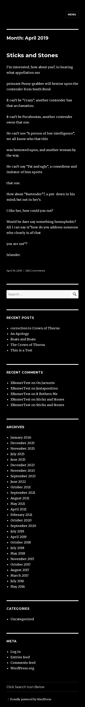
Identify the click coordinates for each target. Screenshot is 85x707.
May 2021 (17, 504)
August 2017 (19, 570)
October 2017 (20, 564)
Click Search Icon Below (25, 687)
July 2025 (17, 454)
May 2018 (17, 553)
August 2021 (19, 498)
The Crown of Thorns (27, 345)
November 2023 (22, 471)
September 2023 (23, 476)
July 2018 (17, 548)
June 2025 (18, 459)
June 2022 (18, 482)
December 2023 (22, 465)
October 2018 (20, 542)
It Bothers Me (47, 394)
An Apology (19, 334)
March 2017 (19, 575)
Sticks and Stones (32, 55)
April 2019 (18, 537)
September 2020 (23, 526)
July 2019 (17, 531)
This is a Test (21, 350)
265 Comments (35, 270)
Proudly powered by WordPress (30, 699)
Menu (72, 14)
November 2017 (22, 559)
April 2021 (18, 509)
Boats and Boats (23, 339)
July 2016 (17, 581)
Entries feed (20, 657)
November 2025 (22, 448)
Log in (15, 652)
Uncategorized (22, 619)
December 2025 (22, 443)
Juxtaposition (47, 388)
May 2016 (17, 586)
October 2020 (21, 520)
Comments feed (22, 663)
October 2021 (20, 487)
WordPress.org (22, 668)
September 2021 (22, 493)
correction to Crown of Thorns (35, 328)
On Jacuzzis (45, 383)
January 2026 (20, 437)
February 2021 (21, 515)
